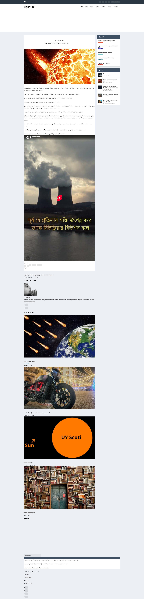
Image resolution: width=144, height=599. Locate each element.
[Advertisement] (72, 21)
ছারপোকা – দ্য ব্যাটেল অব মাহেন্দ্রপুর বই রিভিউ (106, 40)
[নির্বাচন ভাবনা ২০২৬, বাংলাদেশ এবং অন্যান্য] (100, 95)
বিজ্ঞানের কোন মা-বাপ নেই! (29, 513)
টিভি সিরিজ (113, 103)
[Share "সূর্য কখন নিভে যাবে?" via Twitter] (28, 266)
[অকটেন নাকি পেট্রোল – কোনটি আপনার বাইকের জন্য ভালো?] (59, 388)
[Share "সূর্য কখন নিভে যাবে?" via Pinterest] (30, 266)
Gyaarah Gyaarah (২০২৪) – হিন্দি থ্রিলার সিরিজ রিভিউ (108, 46)
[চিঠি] (100, 75)
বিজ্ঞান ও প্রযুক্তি (84, 6)
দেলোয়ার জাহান (27, 297)
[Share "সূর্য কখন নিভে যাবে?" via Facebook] (25, 266)
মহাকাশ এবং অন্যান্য (63, 43)
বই (109, 82)
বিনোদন (109, 6)
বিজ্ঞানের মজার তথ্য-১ (28, 463)
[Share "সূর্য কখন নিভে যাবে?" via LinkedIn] (33, 266)
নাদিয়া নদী (34, 2)
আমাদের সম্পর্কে (28, 577)
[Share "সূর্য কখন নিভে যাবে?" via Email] (38, 266)
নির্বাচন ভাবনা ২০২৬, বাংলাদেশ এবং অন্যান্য (110, 94)
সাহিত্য (91, 6)
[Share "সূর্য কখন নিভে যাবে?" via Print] (40, 266)
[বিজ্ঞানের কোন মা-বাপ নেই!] (59, 487)
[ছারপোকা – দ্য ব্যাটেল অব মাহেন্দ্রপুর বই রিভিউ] (100, 81)
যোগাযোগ (27, 580)
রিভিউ (103, 6)
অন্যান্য (116, 6)
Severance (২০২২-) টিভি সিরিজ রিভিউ (106, 58)
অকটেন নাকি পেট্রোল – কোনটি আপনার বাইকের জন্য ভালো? (37, 413)
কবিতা (110, 75)
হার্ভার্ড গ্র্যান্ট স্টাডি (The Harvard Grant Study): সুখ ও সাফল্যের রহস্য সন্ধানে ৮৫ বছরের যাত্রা (110, 88)
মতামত (97, 6)
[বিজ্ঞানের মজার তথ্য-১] (59, 437)
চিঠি (103, 73)
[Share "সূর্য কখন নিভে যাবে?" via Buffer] (35, 266)
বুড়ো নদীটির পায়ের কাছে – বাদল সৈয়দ (105, 52)
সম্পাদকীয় (110, 95)
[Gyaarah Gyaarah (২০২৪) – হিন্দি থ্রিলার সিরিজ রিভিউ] (100, 101)
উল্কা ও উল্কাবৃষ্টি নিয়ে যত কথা (30, 362)
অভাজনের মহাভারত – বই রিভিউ (104, 63)
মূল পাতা (26, 574)
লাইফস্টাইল (110, 90)
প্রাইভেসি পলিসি (28, 583)
